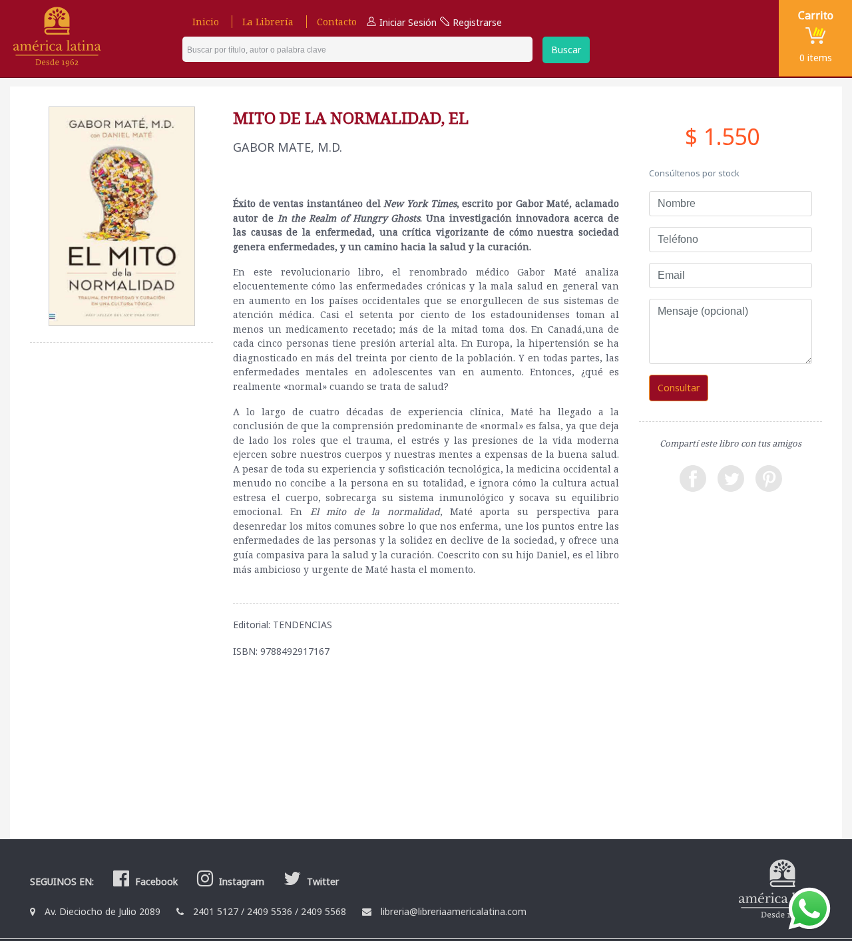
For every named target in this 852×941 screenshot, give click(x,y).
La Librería (268, 21)
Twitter (321, 881)
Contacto (337, 21)
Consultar (679, 387)
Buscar (566, 49)
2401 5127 (215, 911)
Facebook (155, 881)
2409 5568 (323, 911)
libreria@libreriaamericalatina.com (454, 911)
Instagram (240, 881)
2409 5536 (269, 911)
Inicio (205, 21)
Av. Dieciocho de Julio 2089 (102, 911)
